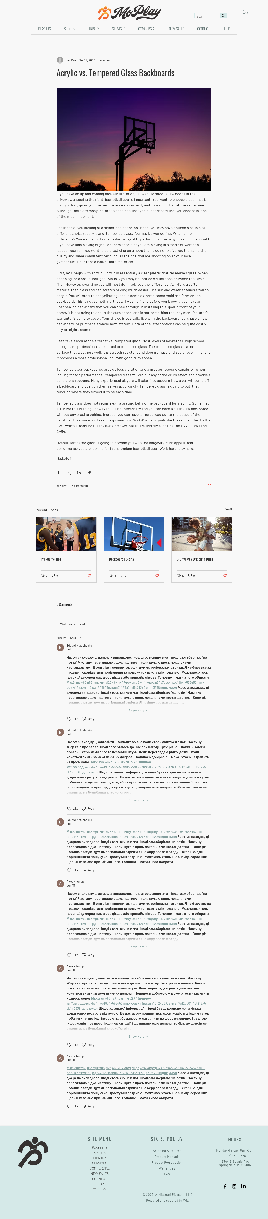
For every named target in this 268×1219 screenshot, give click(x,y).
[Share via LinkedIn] (79, 473)
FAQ (167, 1174)
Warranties (167, 1168)
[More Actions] (208, 647)
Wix (186, 1200)
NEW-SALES (100, 1173)
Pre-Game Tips (51, 559)
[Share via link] (89, 473)
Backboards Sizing (121, 559)
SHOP (99, 1184)
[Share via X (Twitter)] (69, 473)
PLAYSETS (99, 1147)
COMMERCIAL (100, 1168)
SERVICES (99, 1163)
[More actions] (208, 60)
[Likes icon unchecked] (69, 718)
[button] (246, 12)
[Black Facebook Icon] (225, 1186)
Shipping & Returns (167, 1151)
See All (228, 509)
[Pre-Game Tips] (66, 534)
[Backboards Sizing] (134, 534)
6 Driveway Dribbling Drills (195, 559)
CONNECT (99, 1179)
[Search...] (223, 15)
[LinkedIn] (243, 1186)
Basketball (64, 458)
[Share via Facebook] (59, 473)
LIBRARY (99, 1158)
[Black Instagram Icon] (234, 1186)
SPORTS (100, 1152)
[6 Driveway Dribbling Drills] (202, 534)
